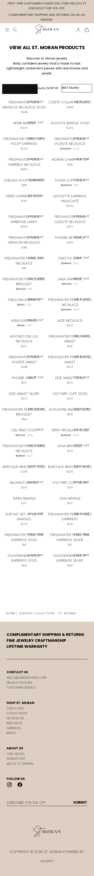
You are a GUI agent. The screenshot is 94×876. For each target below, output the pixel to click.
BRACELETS (15, 723)
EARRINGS (14, 728)
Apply (20, 88)
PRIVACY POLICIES (19, 682)
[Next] (61, 589)
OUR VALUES (15, 754)
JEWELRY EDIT (16, 758)
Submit (80, 802)
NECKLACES (15, 718)
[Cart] (86, 29)
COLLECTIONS (17, 713)
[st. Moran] (47, 831)
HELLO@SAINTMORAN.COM (26, 677)
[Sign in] (78, 29)
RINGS (11, 733)
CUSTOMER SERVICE (21, 687)
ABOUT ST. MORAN (20, 763)
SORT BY (53, 88)
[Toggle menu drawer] (7, 29)
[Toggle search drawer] (14, 29)
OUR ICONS (15, 708)
